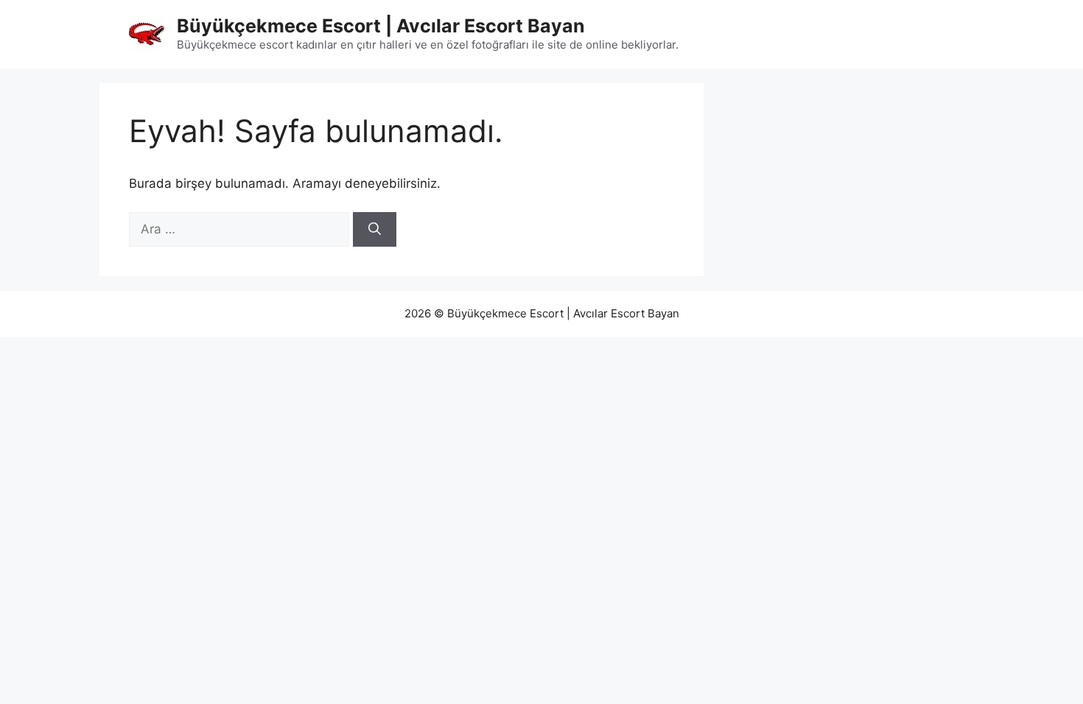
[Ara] (374, 229)
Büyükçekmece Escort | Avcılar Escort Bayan (381, 26)
